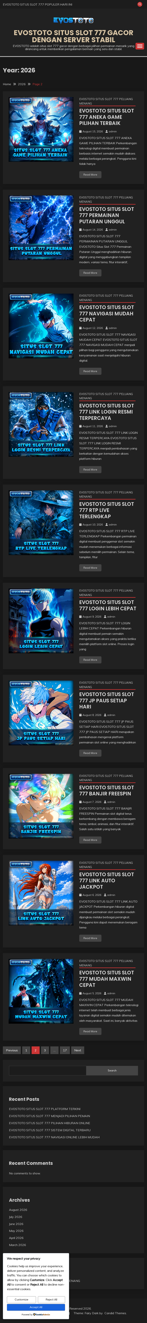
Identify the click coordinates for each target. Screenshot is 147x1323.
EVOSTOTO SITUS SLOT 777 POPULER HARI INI (37, 4)
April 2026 (16, 1238)
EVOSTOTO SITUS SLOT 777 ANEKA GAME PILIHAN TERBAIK (106, 117)
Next (77, 1050)
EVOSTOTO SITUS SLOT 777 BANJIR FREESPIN (106, 790)
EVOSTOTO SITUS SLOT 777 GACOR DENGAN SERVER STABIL (73, 36)
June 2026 (16, 1224)
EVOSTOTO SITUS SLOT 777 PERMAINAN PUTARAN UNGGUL (106, 215)
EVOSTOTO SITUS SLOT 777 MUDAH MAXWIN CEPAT (106, 979)
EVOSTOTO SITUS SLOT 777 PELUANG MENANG (106, 101)
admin (113, 131)
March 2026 (17, 1245)
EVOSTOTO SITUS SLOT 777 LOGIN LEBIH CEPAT (107, 605)
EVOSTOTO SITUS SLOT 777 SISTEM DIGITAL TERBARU (50, 1130)
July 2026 (15, 1217)
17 (65, 1050)
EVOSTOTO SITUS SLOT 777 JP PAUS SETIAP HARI (106, 700)
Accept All (36, 1307)
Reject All (51, 1299)
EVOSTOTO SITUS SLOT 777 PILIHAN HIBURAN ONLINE (49, 1123)
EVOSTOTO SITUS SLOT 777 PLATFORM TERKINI (44, 1109)
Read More (90, 174)
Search (112, 1070)
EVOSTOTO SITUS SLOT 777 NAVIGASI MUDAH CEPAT (106, 313)
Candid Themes (115, 1313)
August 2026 (18, 1210)
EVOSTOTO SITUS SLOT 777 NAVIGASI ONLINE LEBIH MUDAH (54, 1137)
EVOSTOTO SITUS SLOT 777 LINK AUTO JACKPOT (106, 880)
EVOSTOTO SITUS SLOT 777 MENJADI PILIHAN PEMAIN (49, 1116)
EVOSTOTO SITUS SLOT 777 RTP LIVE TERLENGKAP (106, 510)
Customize (21, 1299)
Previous (12, 1050)
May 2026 (16, 1231)
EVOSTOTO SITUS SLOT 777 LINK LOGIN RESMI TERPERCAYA (106, 412)
